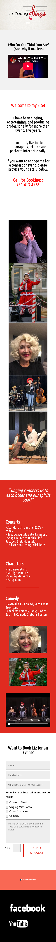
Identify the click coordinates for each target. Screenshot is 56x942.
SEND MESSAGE (37, 850)
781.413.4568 (28, 184)
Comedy (14, 816)
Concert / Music (18, 802)
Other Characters (19, 811)
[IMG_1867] (28, 652)
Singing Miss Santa (20, 807)
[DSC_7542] (28, 684)
